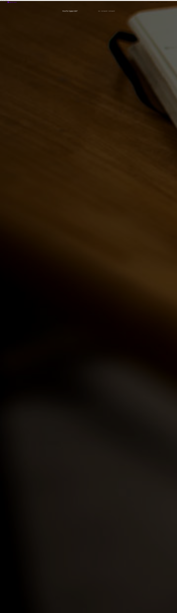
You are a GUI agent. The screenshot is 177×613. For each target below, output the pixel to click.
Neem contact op (164, 2)
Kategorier (157, 2)
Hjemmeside (152, 2)
